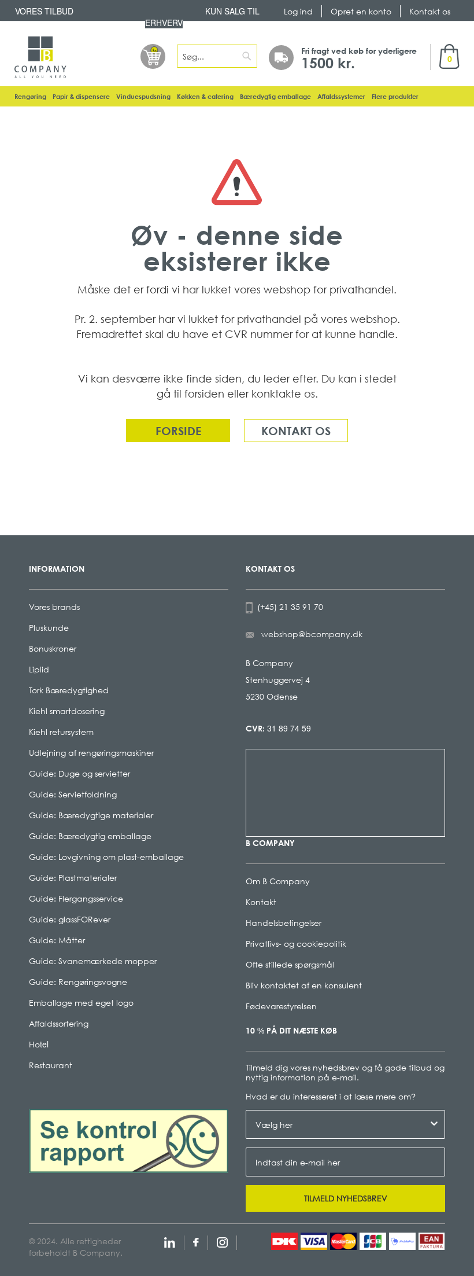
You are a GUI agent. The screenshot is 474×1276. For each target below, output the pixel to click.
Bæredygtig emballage (275, 96)
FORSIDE (178, 430)
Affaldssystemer (341, 96)
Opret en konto (361, 11)
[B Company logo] (40, 57)
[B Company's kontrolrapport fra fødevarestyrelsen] (128, 1139)
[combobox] (217, 56)
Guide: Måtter (57, 940)
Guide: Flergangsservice (76, 898)
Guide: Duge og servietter (79, 773)
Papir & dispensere (81, 96)
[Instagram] (222, 1241)
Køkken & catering (205, 96)
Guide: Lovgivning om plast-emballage (106, 857)
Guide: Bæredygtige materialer (91, 815)
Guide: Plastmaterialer (73, 877)
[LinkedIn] (169, 1241)
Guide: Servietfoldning (73, 794)
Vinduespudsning (143, 96)
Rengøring (30, 96)
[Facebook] (196, 1241)
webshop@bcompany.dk (311, 634)
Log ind (298, 11)
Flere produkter (395, 96)
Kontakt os (429, 11)
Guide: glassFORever (69, 919)
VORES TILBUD (44, 11)
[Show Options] (434, 1124)
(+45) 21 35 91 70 (288, 607)
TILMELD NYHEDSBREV (345, 1198)
